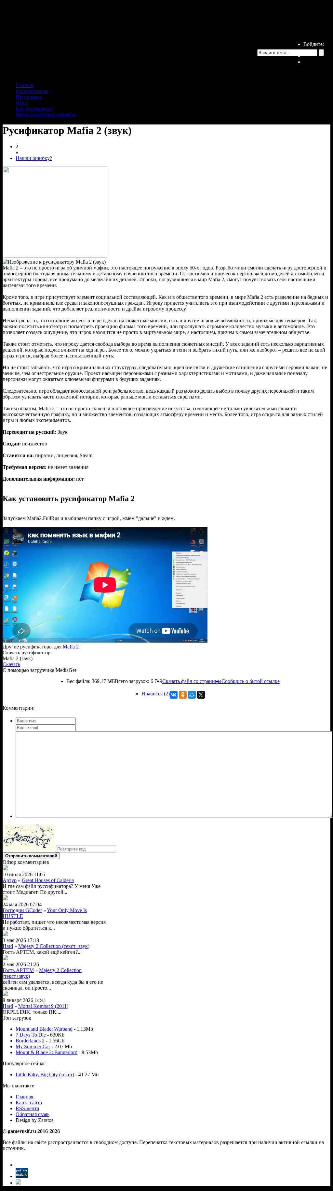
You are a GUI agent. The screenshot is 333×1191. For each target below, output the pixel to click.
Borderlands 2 (30, 1040)
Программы (29, 97)
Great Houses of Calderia (48, 880)
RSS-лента (27, 1108)
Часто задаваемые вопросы (45, 114)
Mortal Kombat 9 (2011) (43, 1006)
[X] (201, 695)
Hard (8, 946)
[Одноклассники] (183, 695)
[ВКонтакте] (174, 695)
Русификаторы (32, 91)
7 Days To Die (31, 1035)
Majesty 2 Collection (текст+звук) (53, 946)
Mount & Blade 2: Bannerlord (46, 1052)
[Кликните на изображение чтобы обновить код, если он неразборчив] (29, 848)
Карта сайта (29, 1102)
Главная (24, 85)
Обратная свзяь (32, 1114)
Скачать (11, 664)
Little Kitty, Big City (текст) (45, 1074)
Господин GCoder (22, 910)
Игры (22, 103)
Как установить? (34, 108)
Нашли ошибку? (34, 158)
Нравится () (155, 693)
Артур (10, 880)
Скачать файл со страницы (191, 681)
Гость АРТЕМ (18, 970)
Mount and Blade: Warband (44, 1029)
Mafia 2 (71, 646)
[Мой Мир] (192, 695)
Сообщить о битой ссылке (250, 681)
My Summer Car (33, 1046)
